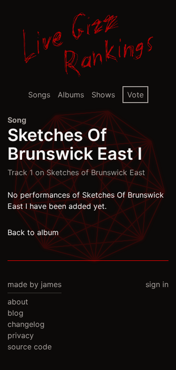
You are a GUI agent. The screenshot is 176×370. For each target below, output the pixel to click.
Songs (39, 94)
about (18, 301)
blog (15, 313)
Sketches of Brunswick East (95, 172)
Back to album (33, 232)
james (51, 284)
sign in (156, 284)
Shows (103, 94)
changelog (26, 324)
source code (30, 346)
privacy (21, 335)
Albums (71, 94)
